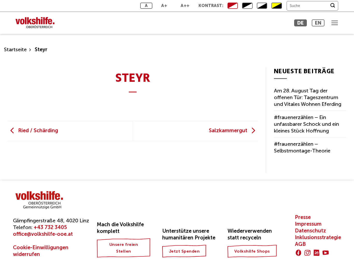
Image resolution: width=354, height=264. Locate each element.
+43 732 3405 (50, 227)
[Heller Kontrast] (247, 6)
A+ (164, 5)
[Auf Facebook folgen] (298, 253)
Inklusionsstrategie (318, 237)
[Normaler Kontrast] (233, 6)
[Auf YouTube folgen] (325, 253)
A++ (185, 5)
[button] (334, 23)
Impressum (308, 224)
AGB (300, 244)
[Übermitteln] (332, 6)
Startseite (15, 49)
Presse (303, 217)
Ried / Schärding (37, 130)
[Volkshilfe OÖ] (38, 23)
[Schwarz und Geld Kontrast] (276, 6)
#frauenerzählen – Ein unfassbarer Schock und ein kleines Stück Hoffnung (306, 124)
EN (318, 23)
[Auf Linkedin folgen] (316, 253)
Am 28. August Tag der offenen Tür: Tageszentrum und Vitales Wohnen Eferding (307, 97)
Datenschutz (310, 231)
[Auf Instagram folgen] (307, 253)
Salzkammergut (229, 130)
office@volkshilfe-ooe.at (43, 234)
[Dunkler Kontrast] (262, 6)
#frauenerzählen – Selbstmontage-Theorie (302, 147)
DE (300, 23)
